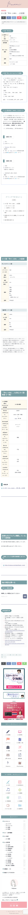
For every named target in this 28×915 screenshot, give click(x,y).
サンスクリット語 (10, 205)
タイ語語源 (3, 10)
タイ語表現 (15, 860)
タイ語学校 (15, 854)
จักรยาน (7, 147)
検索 (25, 596)
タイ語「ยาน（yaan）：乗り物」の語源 (14, 488)
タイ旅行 (14, 836)
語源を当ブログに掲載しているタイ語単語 (14, 216)
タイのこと (14, 821)
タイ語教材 (15, 856)
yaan (16, 418)
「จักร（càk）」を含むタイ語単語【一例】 (15, 211)
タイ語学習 (14, 842)
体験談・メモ (14, 869)
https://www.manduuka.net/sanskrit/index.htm (14, 644)
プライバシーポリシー (12, 911)
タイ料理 (15, 827)
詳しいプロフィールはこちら (10, 899)
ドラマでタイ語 (15, 863)
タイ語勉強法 (15, 848)
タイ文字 (15, 845)
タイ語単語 (15, 850)
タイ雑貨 (15, 838)
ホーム (19, 911)
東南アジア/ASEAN (14, 872)
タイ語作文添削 (15, 846)
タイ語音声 (10, 858)
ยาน (11, 150)
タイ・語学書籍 (14, 832)
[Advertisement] (14, 240)
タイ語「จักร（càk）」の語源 (12, 203)
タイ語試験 (15, 862)
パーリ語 (4, 657)
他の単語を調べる (9, 220)
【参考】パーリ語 (10, 207)
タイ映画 (15, 829)
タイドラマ (15, 823)
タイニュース (15, 825)
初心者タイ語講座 (15, 865)
